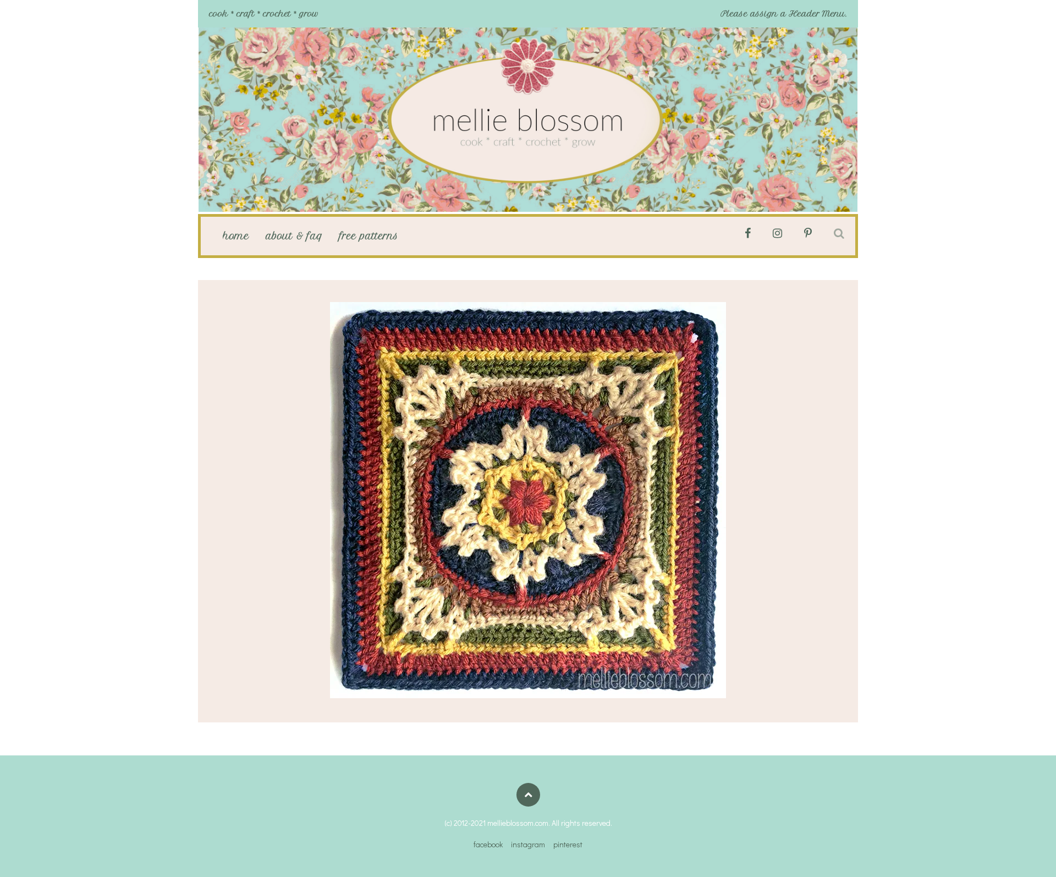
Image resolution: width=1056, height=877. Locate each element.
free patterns (368, 236)
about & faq (294, 236)
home (236, 236)
